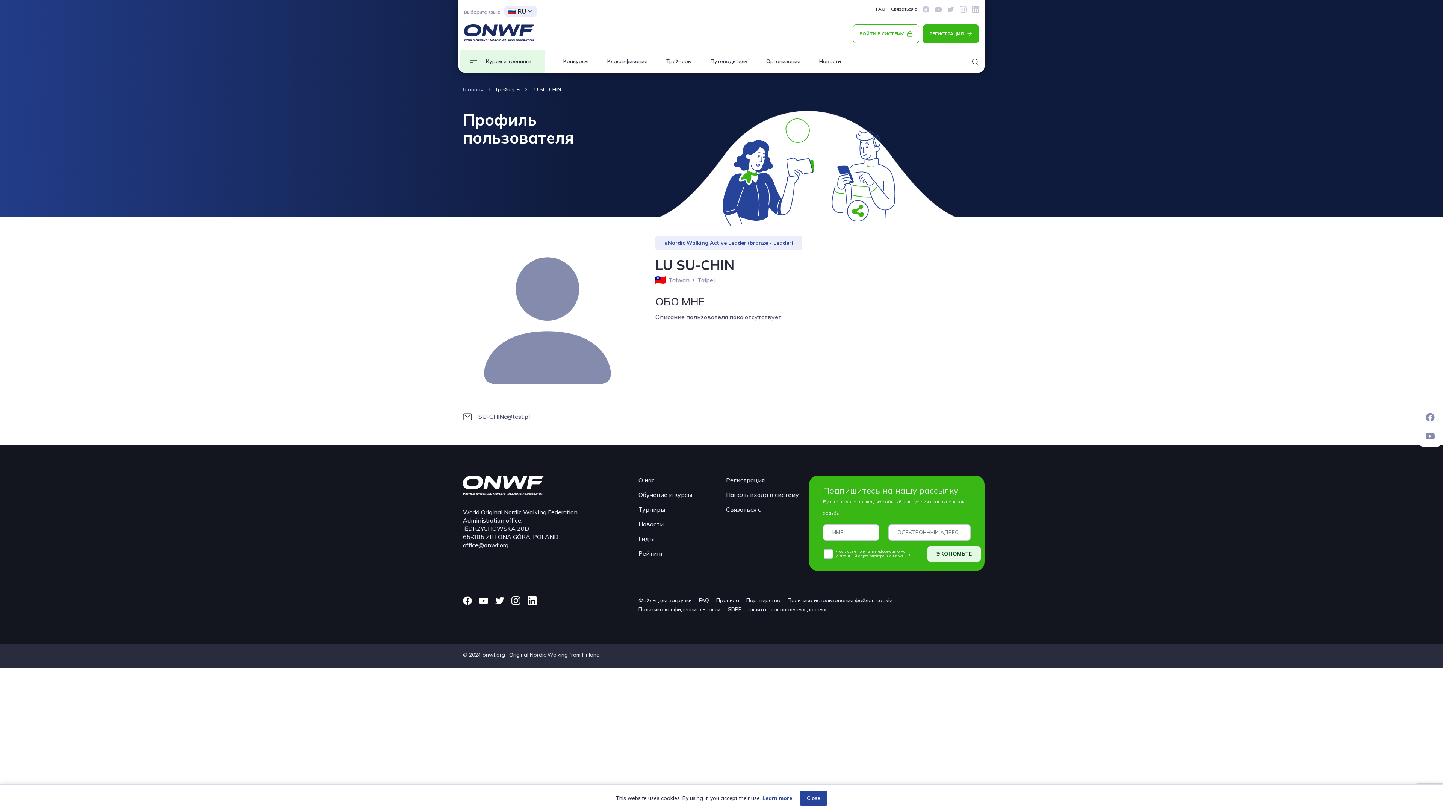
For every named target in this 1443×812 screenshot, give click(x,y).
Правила (727, 600)
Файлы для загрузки (665, 600)
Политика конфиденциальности (679, 609)
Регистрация (745, 480)
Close (813, 798)
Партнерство (763, 600)
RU (521, 11)
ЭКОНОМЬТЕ (954, 553)
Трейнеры (679, 61)
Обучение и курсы (665, 494)
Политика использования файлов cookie (840, 600)
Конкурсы (575, 61)
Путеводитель (729, 61)
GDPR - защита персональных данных (777, 609)
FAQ (880, 9)
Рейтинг (651, 553)
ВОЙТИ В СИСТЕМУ (881, 33)
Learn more (777, 798)
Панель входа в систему (762, 494)
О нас (646, 480)
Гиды (646, 538)
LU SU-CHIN (546, 89)
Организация (783, 61)
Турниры (651, 509)
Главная (473, 89)
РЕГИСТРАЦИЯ (946, 33)
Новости (830, 61)
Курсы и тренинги (508, 61)
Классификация (627, 61)
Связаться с (904, 9)
